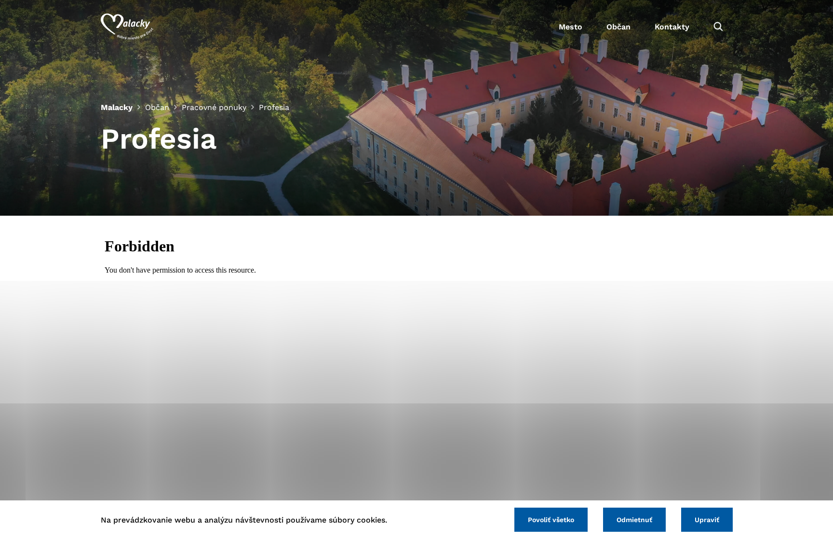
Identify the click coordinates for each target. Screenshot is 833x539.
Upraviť (707, 520)
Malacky (117, 107)
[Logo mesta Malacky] (127, 27)
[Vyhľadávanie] (718, 26)
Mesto (570, 26)
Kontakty (672, 26)
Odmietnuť (634, 520)
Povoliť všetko (551, 520)
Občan (618, 26)
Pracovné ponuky (214, 107)
